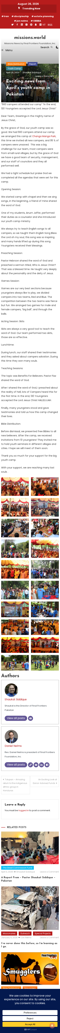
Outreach (25, 933)
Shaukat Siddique (31, 72)
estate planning (44, 16)
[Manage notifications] (52, 1025)
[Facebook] (47, 764)
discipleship (21, 16)
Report (32, 64)
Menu (8, 50)
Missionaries (9, 933)
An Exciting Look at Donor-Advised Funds (45, 781)
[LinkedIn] (41, 764)
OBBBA (37, 20)
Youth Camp (14, 68)
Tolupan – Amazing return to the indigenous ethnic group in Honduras (15, 785)
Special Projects (43, 933)
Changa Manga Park (44, 136)
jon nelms (22, 20)
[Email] (30, 718)
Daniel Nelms (13, 746)
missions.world (30, 37)
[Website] (30, 764)
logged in (23, 810)
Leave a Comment (44, 76)
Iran (6, 16)
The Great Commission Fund (17, 867)
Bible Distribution (16, 64)
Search (45, 47)
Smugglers (30, 988)
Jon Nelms (26, 937)
